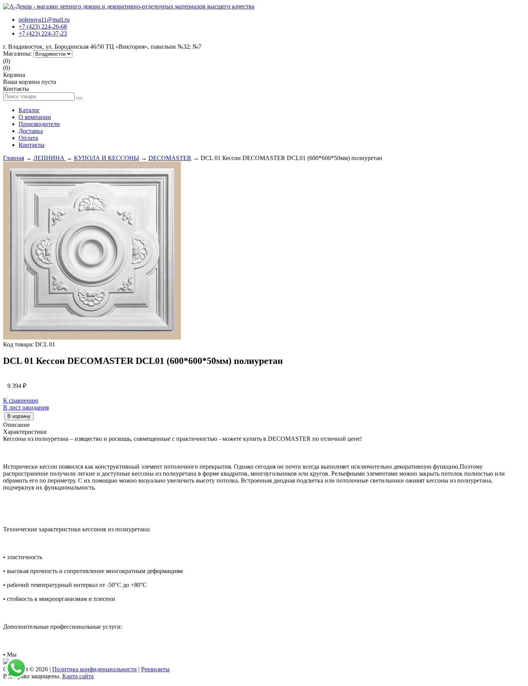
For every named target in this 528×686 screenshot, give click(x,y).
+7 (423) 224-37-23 (43, 33)
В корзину (19, 416)
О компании (35, 117)
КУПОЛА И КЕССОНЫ (106, 158)
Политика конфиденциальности (94, 669)
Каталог (29, 110)
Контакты (31, 145)
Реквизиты (155, 669)
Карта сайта (78, 676)
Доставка (31, 131)
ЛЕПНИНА (49, 158)
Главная (13, 158)
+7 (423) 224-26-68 (43, 26)
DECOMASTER (169, 158)
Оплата (28, 138)
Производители (39, 124)
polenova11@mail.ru (44, 19)
